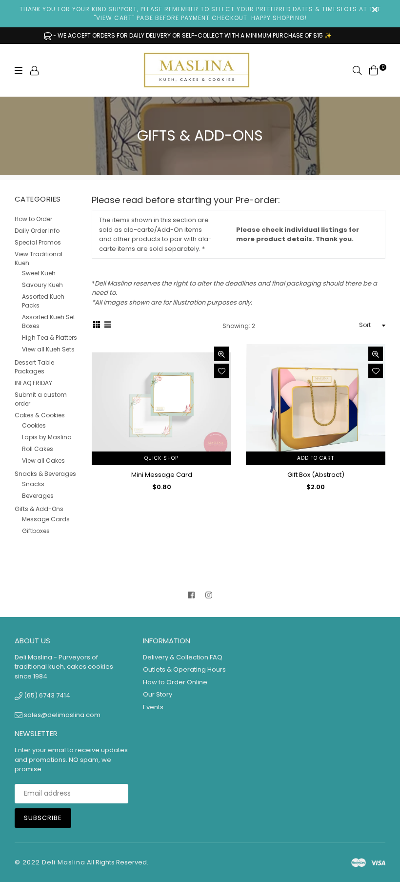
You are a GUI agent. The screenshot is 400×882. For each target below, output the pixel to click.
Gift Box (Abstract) (315, 474)
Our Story (157, 694)
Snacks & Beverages (45, 474)
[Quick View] (221, 354)
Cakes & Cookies (40, 415)
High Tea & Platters (49, 337)
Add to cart (315, 458)
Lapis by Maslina (47, 437)
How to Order (33, 219)
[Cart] (373, 70)
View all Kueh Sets (48, 349)
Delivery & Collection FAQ (182, 657)
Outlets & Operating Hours (184, 669)
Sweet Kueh (39, 273)
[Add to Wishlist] (221, 371)
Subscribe (43, 817)
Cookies (34, 425)
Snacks (33, 484)
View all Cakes (43, 460)
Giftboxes (36, 531)
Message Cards (46, 519)
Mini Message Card (161, 474)
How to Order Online (175, 682)
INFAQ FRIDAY (33, 383)
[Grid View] (96, 325)
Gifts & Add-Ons (39, 509)
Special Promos (38, 242)
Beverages (38, 496)
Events (153, 707)
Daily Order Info (37, 230)
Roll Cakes (37, 449)
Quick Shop (161, 458)
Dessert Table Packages (34, 366)
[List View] (108, 325)
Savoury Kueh (42, 285)
